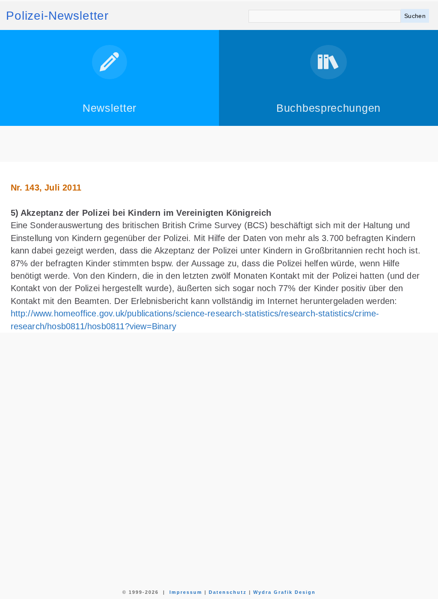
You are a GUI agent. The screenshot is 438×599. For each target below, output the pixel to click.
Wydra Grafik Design (284, 592)
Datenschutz (228, 592)
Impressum (185, 592)
